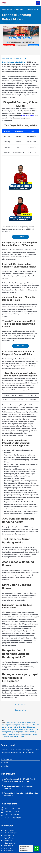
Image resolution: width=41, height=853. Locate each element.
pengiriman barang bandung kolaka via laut (22, 734)
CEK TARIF (20, 237)
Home (4, 9)
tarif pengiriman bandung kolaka (13, 736)
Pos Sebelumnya (20, 705)
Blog (10, 9)
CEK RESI (20, 346)
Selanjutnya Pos (20, 710)
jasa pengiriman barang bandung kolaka (21, 729)
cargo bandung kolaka (13, 722)
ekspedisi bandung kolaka (22, 725)
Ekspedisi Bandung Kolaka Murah (14, 62)
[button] (38, 3)
